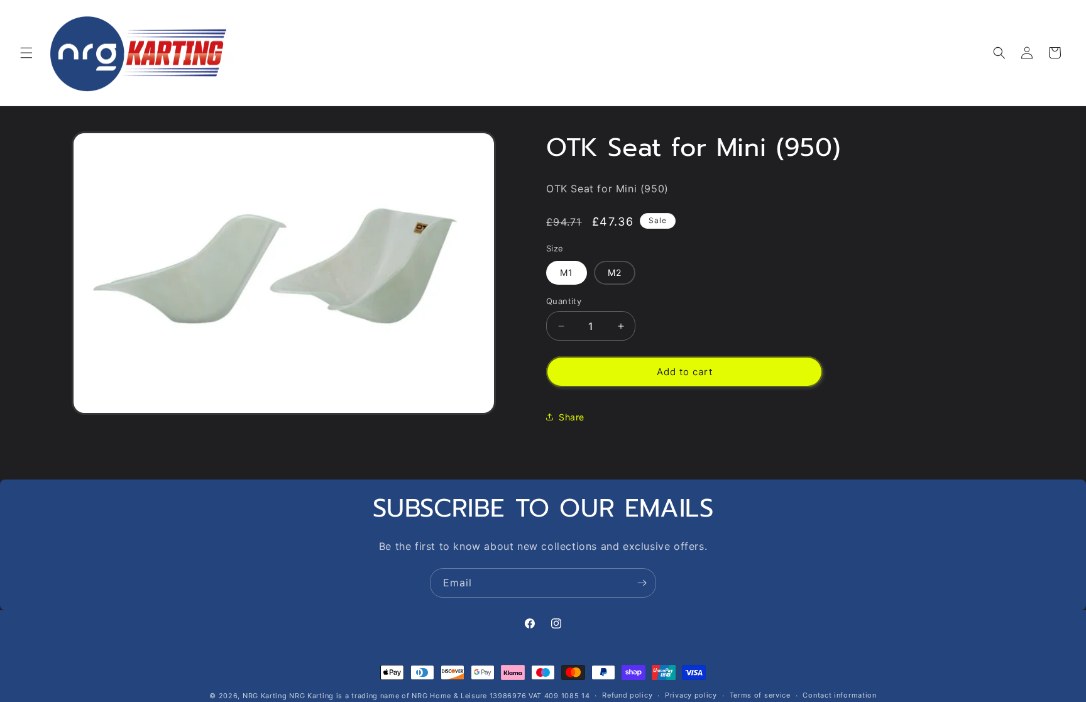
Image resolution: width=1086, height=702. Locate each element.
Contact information (839, 695)
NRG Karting (265, 695)
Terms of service (760, 695)
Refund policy (627, 695)
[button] (26, 53)
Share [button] (571, 417)
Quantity (563, 301)
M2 (615, 272)
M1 (566, 272)
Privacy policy (691, 695)
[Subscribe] (641, 583)
